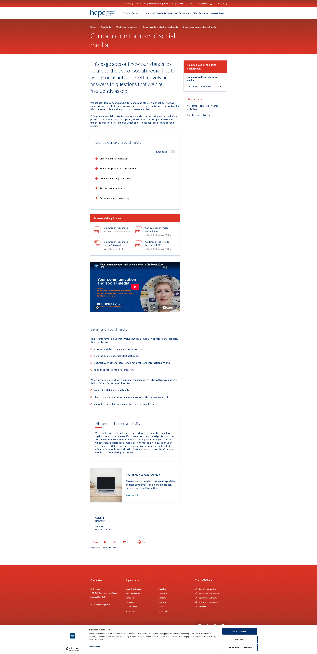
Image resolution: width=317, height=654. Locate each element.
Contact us (168, 3)
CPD (195, 13)
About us (150, 13)
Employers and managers (209, 593)
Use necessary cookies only (240, 647)
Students (203, 606)
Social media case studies (199, 86)
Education (203, 13)
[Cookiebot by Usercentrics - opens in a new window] (72, 649)
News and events (218, 13)
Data (190, 3)
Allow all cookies (240, 631)
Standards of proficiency (198, 115)
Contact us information (103, 604)
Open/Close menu (220, 87)
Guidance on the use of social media (202, 79)
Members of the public (209, 602)
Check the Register (131, 13)
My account (203, 3)
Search (221, 3)
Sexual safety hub (165, 611)
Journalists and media (208, 598)
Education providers (207, 589)
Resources (141, 3)
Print (144, 542)
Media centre (155, 3)
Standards (161, 13)
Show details (94, 646)
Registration (185, 13)
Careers (180, 3)
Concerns (172, 13)
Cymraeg (129, 3)
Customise (238, 639)
